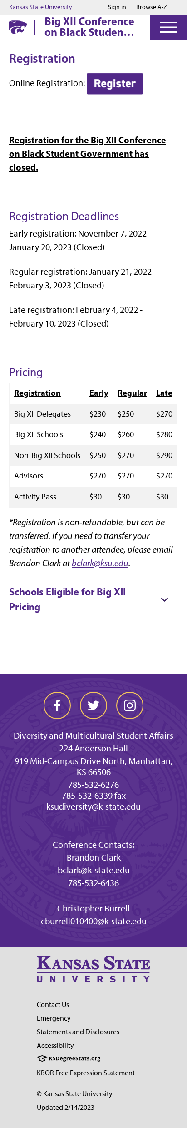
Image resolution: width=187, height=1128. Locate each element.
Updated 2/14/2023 (65, 1107)
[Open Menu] (168, 27)
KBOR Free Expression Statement (86, 1072)
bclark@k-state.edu (94, 870)
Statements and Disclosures (78, 1031)
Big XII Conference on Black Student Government (89, 26)
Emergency (54, 1018)
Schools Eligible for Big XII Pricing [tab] (67, 599)
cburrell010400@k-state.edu (94, 921)
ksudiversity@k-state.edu (93, 806)
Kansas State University (40, 7)
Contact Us (53, 1004)
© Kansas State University (75, 1093)
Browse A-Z (151, 7)
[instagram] (129, 705)
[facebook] (57, 705)
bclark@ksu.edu (100, 563)
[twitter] (93, 705)
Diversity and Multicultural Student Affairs (93, 735)
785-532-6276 (93, 784)
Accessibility (55, 1045)
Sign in (117, 7)
